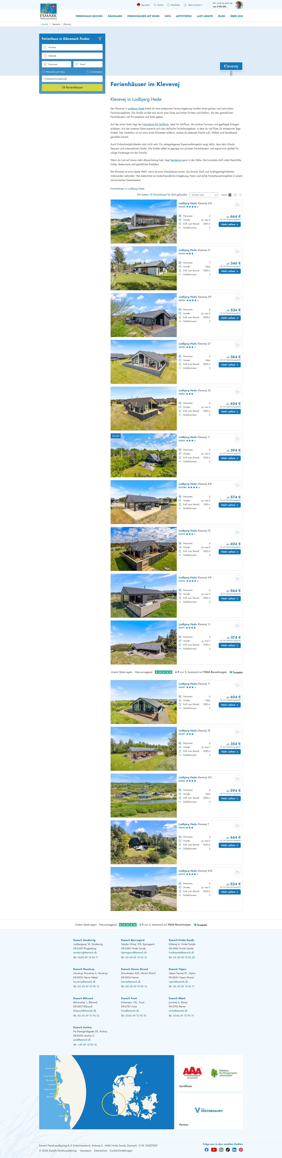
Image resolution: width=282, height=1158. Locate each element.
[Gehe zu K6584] (177, 796)
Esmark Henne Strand (134, 969)
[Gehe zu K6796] (177, 596)
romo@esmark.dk (178, 1011)
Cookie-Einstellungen (121, 1150)
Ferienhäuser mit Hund (143, 16)
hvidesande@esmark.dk (181, 952)
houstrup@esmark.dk (84, 982)
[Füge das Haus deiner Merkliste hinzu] (237, 205)
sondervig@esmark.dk (85, 952)
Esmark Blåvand (83, 998)
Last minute (205, 16)
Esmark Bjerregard (132, 940)
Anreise (52, 47)
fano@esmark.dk (130, 1011)
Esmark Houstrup (83, 969)
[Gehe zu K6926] (177, 315)
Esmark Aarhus (82, 1027)
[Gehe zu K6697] (177, 749)
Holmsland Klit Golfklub (155, 124)
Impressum (85, 1150)
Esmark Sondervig (84, 940)
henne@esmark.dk (131, 982)
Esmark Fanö (129, 998)
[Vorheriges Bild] (114, 221)
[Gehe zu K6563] (177, 455)
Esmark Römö (177, 998)
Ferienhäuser (72, 87)
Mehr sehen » (231, 224)
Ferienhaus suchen (89, 16)
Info (168, 16)
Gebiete (52, 55)
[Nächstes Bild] (173, 221)
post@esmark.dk (82, 1040)
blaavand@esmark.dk (84, 1011)
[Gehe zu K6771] (177, 642)
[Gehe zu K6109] (177, 268)
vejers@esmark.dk (178, 982)
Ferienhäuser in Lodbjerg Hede (127, 188)
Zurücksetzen (96, 71)
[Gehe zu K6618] (177, 842)
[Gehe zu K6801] (177, 409)
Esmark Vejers (177, 969)
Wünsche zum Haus (55, 71)
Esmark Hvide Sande (181, 940)
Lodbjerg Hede (136, 108)
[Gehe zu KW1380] (177, 502)
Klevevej (67, 24)
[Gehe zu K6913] (177, 889)
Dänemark (115, 16)
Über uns (236, 16)
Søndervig (175, 160)
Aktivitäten (184, 16)
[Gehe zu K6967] (177, 702)
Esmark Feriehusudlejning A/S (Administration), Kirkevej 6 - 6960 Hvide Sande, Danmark (88, 1145)
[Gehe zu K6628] (177, 221)
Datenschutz (100, 1150)
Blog (221, 16)
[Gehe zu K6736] (177, 362)
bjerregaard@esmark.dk (134, 952)
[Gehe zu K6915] (177, 549)
